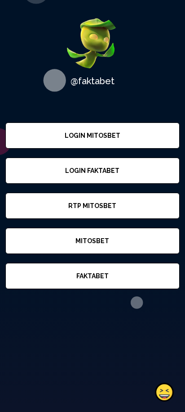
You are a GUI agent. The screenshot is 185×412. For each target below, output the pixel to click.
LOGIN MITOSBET (92, 135)
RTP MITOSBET (92, 205)
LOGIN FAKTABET (92, 170)
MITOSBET (92, 240)
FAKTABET (92, 276)
